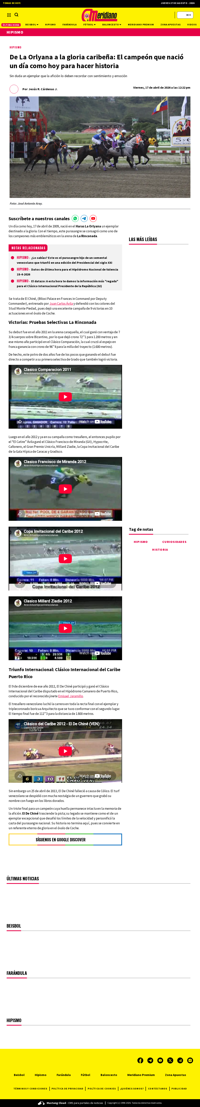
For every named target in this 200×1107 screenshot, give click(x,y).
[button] (9, 15)
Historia (160, 549)
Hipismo (15, 47)
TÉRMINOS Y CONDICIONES (30, 1088)
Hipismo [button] (50, 24)
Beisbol (19, 1075)
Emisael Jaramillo (70, 696)
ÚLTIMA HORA (11, 24)
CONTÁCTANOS (157, 1088)
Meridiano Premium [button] (141, 24)
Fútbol (85, 1075)
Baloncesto (109, 1075)
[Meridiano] (99, 15)
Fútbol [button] (88, 24)
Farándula (64, 1075)
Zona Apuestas (175, 1075)
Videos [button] (192, 24)
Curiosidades (174, 542)
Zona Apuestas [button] (171, 24)
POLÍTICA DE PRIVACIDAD (67, 1088)
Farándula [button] (69, 24)
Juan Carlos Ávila (61, 303)
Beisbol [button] (30, 24)
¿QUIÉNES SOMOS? (132, 1088)
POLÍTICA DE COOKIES (102, 1088)
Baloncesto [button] (110, 24)
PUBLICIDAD (179, 1088)
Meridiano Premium (141, 1075)
